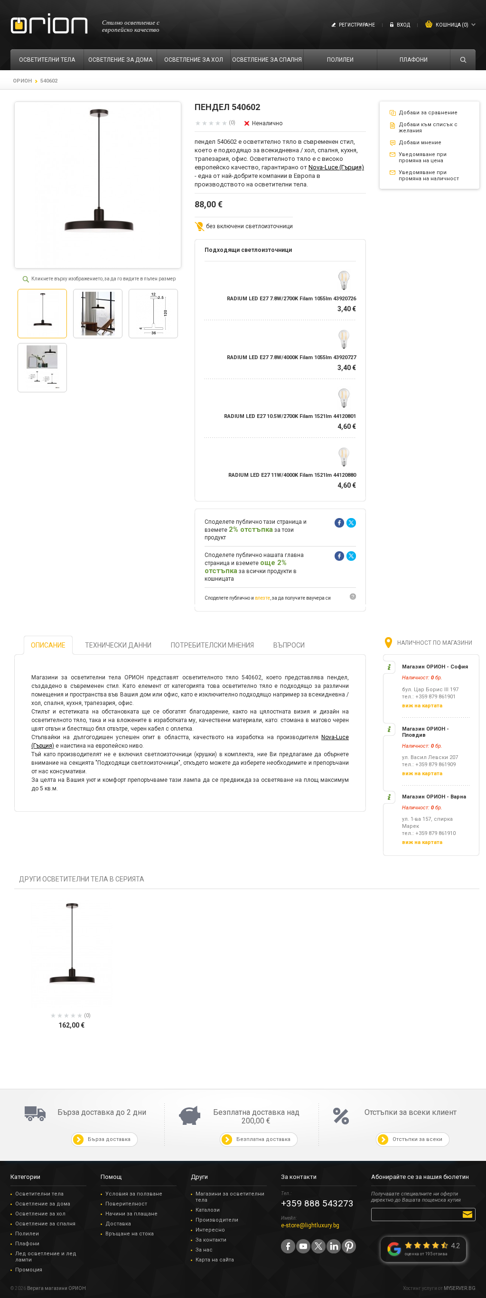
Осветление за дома (42, 1204)
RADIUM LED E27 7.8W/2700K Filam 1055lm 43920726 (291, 299)
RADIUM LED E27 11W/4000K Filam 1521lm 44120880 (292, 475)
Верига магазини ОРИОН (56, 1288)
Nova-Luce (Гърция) (336, 167)
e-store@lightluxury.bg (310, 1225)
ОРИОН (22, 81)
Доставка (118, 1224)
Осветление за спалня (45, 1224)
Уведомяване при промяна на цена (423, 157)
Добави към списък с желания (428, 127)
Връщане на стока (129, 1234)
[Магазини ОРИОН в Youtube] (303, 1246)
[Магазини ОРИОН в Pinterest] (349, 1246)
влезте (262, 598)
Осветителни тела (39, 1194)
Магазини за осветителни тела (230, 1197)
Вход (403, 25)
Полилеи (27, 1234)
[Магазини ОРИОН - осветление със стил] (49, 24)
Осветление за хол (40, 1214)
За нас (204, 1250)
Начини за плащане (131, 1214)
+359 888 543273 (317, 1203)
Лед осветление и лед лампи (45, 1257)
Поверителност (126, 1204)
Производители (217, 1220)
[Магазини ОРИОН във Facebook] (288, 1246)
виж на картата (422, 706)
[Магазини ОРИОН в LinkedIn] (334, 1246)
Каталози (208, 1210)
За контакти (211, 1240)
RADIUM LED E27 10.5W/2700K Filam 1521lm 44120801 (290, 416)
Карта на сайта (215, 1260)
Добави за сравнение (428, 113)
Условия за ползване (133, 1194)
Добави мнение (420, 142)
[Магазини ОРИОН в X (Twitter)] (318, 1246)
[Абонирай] (469, 1214)
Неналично (267, 123)
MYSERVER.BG (460, 1288)
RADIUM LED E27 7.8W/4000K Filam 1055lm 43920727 (291, 357)
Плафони (27, 1244)
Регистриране (357, 25)
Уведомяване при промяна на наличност (429, 175)
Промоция (28, 1270)
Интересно (210, 1230)
